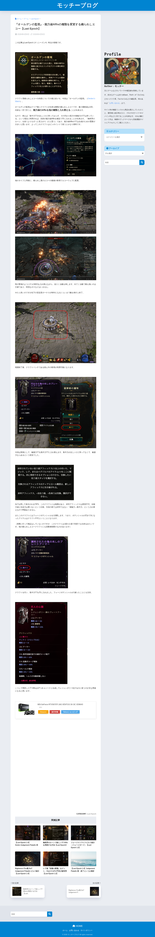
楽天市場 (55, 712)
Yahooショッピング (70, 712)
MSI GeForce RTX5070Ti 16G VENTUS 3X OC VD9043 (60, 704)
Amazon (43, 712)
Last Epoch (91, 814)
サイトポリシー (86, 930)
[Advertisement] (35, 739)
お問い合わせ (114, 103)
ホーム (65, 930)
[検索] (141, 162)
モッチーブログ (77, 5)
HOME (79, 926)
